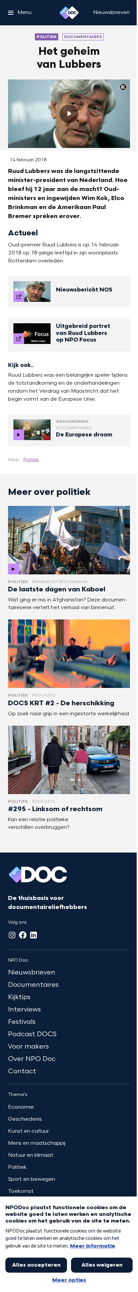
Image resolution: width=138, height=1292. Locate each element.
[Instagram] (12, 935)
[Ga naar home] (69, 12)
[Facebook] (23, 935)
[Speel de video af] (69, 114)
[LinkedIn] (33, 935)
